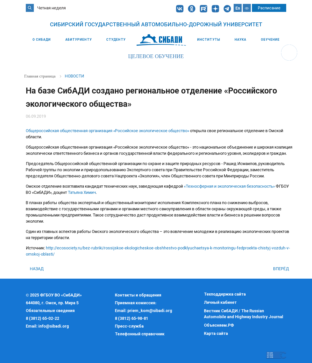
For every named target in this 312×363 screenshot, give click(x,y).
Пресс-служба (129, 326)
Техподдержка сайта (225, 294)
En (237, 8)
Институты (208, 39)
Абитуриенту (78, 39)
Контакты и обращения (138, 295)
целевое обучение (156, 56)
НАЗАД (36, 268)
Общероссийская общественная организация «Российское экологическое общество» (107, 130)
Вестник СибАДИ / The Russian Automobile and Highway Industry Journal (243, 313)
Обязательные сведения (50, 310)
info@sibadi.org (53, 326)
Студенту (116, 39)
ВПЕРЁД (281, 268)
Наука (240, 39)
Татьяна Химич (82, 192)
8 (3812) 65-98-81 (131, 318)
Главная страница (40, 76)
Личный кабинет (220, 302)
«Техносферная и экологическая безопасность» (229, 186)
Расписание (269, 7)
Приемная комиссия (135, 302)
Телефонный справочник (139, 333)
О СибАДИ (41, 39)
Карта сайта (216, 333)
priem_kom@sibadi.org (149, 310)
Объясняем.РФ (219, 325)
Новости (74, 76)
